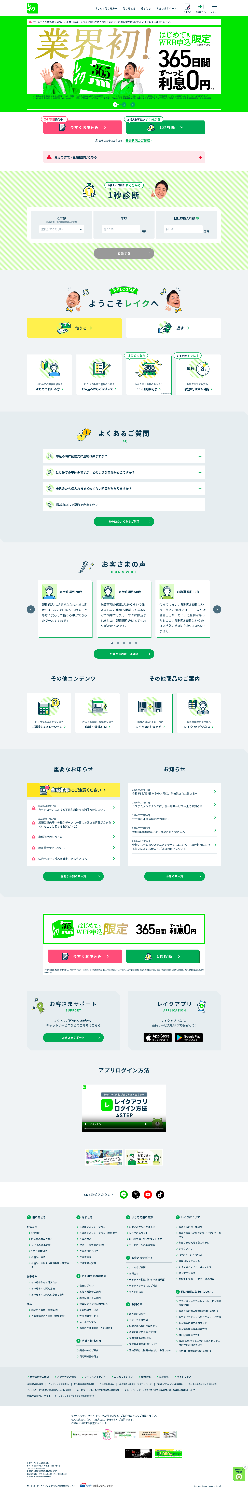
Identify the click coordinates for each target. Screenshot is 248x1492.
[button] (112, 643)
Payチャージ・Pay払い (191, 1254)
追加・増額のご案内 (90, 1291)
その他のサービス (88, 1309)
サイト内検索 (136, 1291)
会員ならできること (189, 1260)
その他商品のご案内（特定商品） (49, 1316)
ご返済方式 (85, 1257)
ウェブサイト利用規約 (58, 1384)
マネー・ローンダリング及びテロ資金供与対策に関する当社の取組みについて (160, 1390)
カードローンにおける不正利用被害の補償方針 (98, 1390)
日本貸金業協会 (107, 1384)
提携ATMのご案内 (89, 1350)
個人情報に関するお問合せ (193, 1323)
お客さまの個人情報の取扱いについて (199, 1310)
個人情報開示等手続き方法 (193, 1329)
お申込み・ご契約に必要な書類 (47, 1294)
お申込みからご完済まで (142, 1226)
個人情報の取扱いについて (197, 1292)
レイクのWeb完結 (40, 1245)
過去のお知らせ (137, 1314)
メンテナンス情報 (138, 1320)
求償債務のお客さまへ (141, 1338)
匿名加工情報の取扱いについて (195, 1350)
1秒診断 (35, 1233)
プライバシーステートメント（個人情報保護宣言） (200, 1303)
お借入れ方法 (38, 1257)
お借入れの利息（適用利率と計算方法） (50, 1265)
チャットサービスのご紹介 (143, 1285)
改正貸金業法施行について (143, 1344)
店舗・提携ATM (91, 1341)
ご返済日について (88, 1251)
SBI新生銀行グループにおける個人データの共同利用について (199, 1343)
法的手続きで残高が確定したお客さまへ (150, 1350)
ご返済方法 (85, 1239)
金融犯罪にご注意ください (143, 1332)
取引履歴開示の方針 (189, 1335)
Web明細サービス (89, 1316)
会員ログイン (86, 1285)
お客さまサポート (166, 8)
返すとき (146, 8)
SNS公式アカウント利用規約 (170, 1384)
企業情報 (146, 1376)
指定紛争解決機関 (35, 1384)
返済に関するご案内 (90, 1297)
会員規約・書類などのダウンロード (135, 1384)
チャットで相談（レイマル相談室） (148, 1279)
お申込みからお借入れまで (45, 1282)
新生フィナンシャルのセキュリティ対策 (200, 1317)
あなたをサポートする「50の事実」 (198, 1279)
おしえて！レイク (123, 1376)
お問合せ (134, 1273)
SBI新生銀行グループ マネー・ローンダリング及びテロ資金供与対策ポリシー (62, 1395)
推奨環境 (164, 1376)
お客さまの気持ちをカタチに (194, 1242)
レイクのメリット (138, 1233)
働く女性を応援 (187, 1273)
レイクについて (190, 1217)
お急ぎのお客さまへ (41, 1239)
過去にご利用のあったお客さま (96, 1328)
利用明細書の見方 (88, 1356)
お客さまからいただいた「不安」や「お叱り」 (200, 1234)
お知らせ (136, 1304)
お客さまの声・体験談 (190, 1226)
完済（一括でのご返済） (92, 1245)
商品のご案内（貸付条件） (45, 1310)
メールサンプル (87, 1322)
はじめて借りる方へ (106, 8)
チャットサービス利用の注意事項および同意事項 (49, 1390)
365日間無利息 (39, 1251)
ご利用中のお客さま (94, 1276)
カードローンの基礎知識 (142, 1245)
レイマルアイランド (95, 1376)
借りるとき (129, 8)
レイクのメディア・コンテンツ (195, 1266)
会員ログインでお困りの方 (93, 1303)
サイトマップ (184, 1376)
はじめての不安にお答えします (145, 1239)
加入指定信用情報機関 (84, 1384)
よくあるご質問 (137, 1267)
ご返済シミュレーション (92, 1226)
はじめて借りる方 (142, 1217)
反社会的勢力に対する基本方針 (202, 1384)
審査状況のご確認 (138, 140)
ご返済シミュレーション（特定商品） (99, 1233)
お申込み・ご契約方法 (43, 1288)
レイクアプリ (186, 1248)
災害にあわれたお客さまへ (143, 1326)
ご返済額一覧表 (87, 1263)
